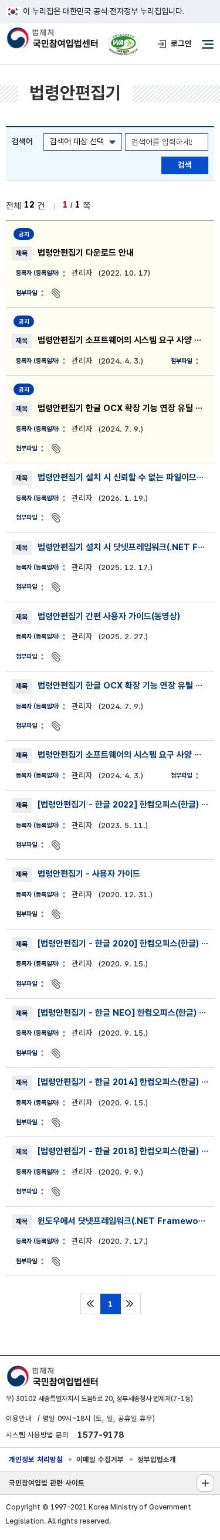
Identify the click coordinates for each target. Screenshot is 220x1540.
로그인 (181, 43)
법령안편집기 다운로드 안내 (86, 252)
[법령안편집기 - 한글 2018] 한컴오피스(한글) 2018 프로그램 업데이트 (123, 1151)
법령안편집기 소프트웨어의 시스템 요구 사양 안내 (123, 340)
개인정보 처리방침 (36, 1459)
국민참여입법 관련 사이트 (46, 1482)
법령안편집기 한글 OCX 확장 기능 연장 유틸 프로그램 (123, 408)
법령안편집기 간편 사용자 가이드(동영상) (109, 616)
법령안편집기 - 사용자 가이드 (89, 874)
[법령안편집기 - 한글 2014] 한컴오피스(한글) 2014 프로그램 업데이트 (123, 1082)
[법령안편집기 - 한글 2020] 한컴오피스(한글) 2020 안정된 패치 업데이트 (123, 943)
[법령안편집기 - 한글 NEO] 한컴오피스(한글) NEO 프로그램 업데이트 (123, 1013)
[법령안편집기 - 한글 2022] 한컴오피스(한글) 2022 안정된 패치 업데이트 (123, 804)
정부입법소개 (156, 1459)
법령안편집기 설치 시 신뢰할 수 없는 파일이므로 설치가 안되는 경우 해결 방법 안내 (123, 477)
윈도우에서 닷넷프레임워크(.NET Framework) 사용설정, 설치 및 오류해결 (123, 1221)
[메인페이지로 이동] (52, 38)
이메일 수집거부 (100, 1459)
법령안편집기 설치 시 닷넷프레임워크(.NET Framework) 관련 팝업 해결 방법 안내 (123, 547)
